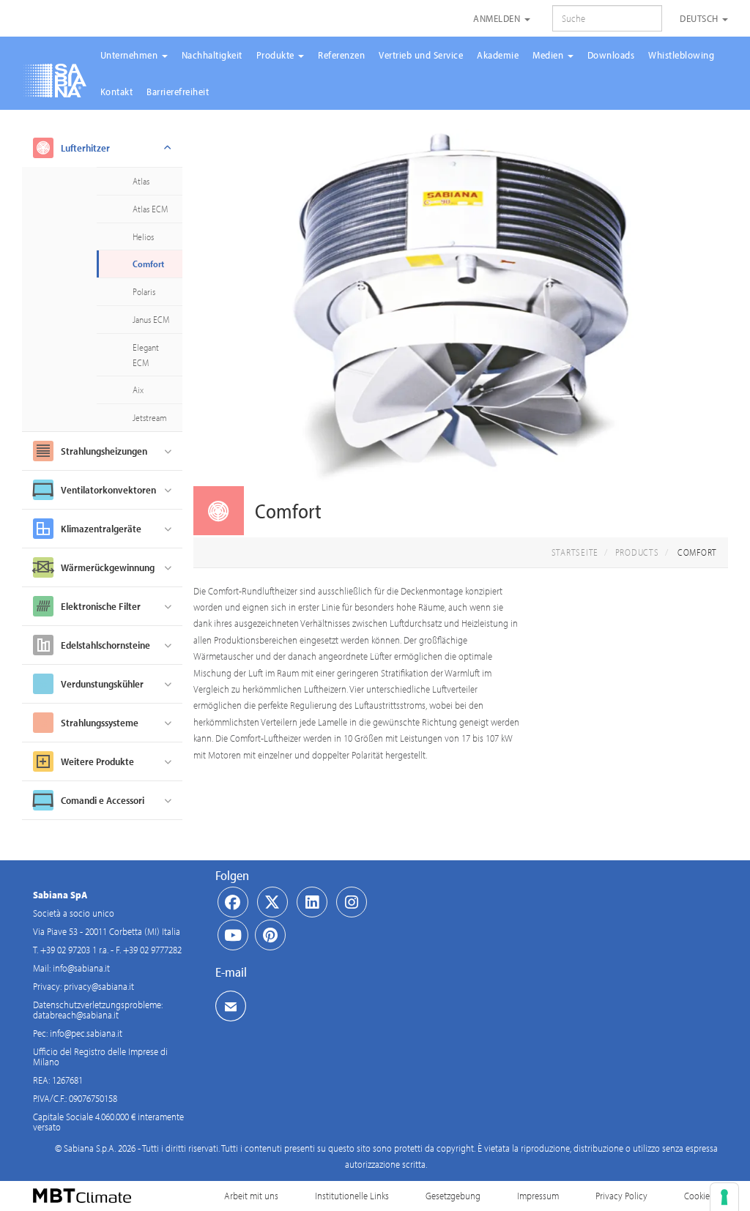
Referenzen (341, 55)
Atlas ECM (150, 209)
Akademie (498, 55)
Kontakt (116, 91)
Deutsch (700, 18)
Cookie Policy (709, 1195)
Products (637, 552)
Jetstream (150, 417)
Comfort (148, 263)
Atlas (141, 181)
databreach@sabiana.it (76, 1014)
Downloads (611, 55)
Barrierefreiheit (177, 91)
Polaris (144, 291)
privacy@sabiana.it (99, 986)
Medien (549, 55)
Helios (143, 236)
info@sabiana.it (81, 968)
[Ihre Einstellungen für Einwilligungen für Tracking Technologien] (724, 1197)
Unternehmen (130, 55)
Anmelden (498, 18)
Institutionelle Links (352, 1195)
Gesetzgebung (453, 1195)
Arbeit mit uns (251, 1195)
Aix (138, 389)
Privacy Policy (621, 1195)
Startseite (575, 552)
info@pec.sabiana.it (86, 1033)
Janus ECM (151, 319)
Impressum (538, 1195)
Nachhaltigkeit (212, 55)
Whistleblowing (681, 55)
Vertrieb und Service (421, 55)
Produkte (276, 55)
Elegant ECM (146, 354)
